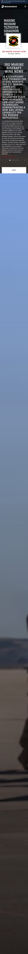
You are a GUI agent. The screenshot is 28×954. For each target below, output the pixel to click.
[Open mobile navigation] (25, 6)
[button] (6, 2)
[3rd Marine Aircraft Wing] (9, 6)
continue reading (8, 157)
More (14, 170)
